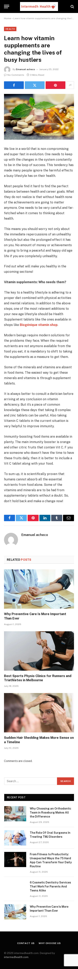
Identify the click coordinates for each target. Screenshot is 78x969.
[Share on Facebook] (14, 85)
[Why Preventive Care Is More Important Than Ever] (39, 589)
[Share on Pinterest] (55, 85)
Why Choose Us (50, 943)
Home (7, 18)
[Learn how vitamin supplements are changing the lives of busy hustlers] (39, 117)
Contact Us (26, 943)
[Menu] (6, 6)
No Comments (15, 75)
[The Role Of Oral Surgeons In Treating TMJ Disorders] (15, 838)
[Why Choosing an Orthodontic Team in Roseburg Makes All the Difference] (15, 813)
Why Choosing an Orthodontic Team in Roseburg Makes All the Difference (50, 812)
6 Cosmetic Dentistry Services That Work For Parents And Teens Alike (50, 886)
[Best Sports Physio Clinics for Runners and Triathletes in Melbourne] (39, 651)
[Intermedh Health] (39, 6)
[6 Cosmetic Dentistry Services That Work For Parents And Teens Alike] (15, 887)
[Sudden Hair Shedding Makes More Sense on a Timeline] (39, 712)
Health (10, 29)
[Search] (72, 6)
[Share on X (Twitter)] (35, 85)
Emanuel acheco (25, 69)
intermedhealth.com (16, 957)
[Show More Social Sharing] (70, 85)
